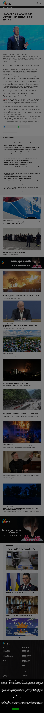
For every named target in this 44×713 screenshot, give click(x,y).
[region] (22, 696)
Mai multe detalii (20, 685)
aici (31, 691)
